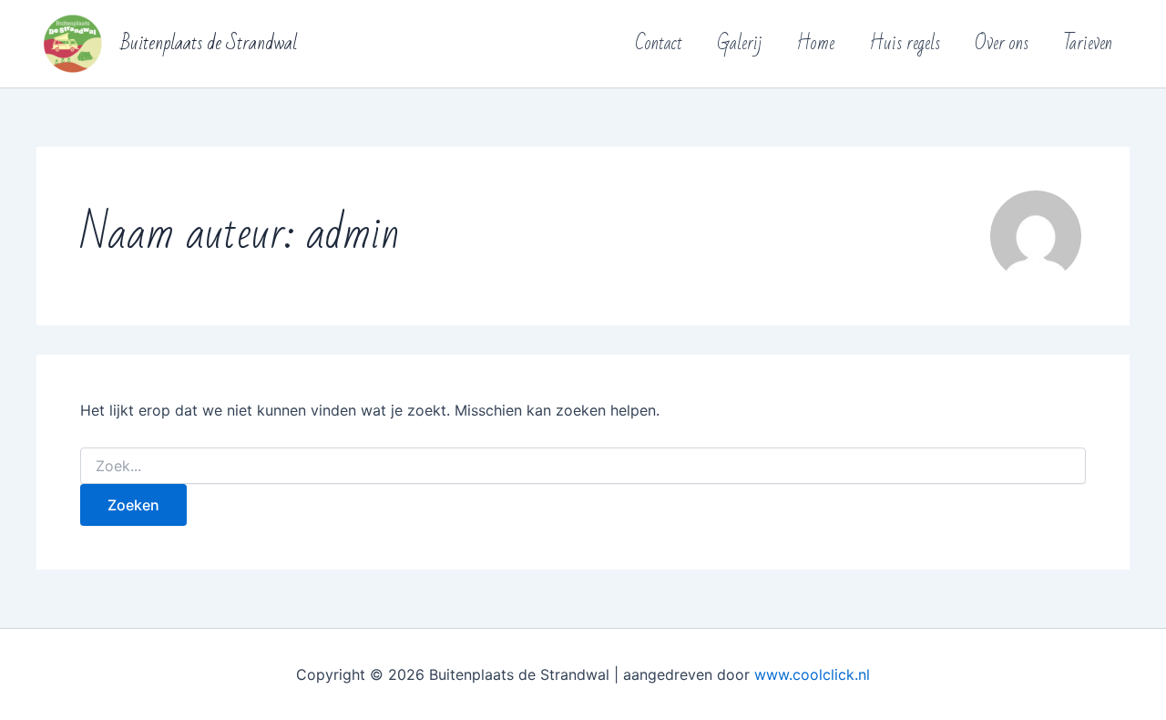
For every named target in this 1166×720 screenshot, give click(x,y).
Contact (658, 43)
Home (815, 43)
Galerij (739, 43)
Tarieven (1087, 43)
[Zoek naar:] (583, 466)
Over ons (1001, 43)
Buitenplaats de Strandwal (209, 43)
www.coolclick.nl (812, 674)
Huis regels (904, 43)
